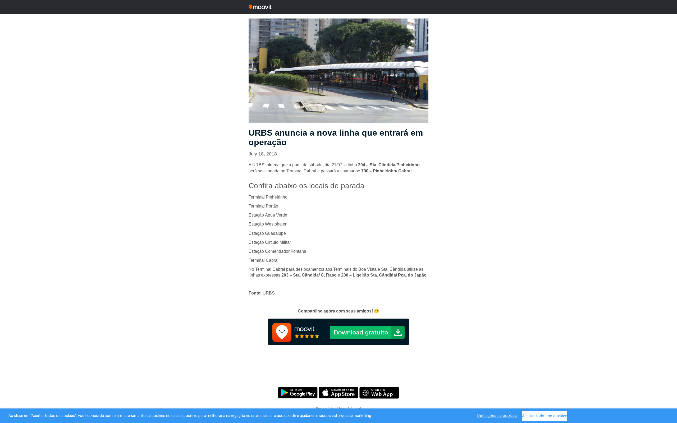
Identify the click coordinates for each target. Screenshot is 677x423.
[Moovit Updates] (338, 7)
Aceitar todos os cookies (544, 415)
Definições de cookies (497, 415)
